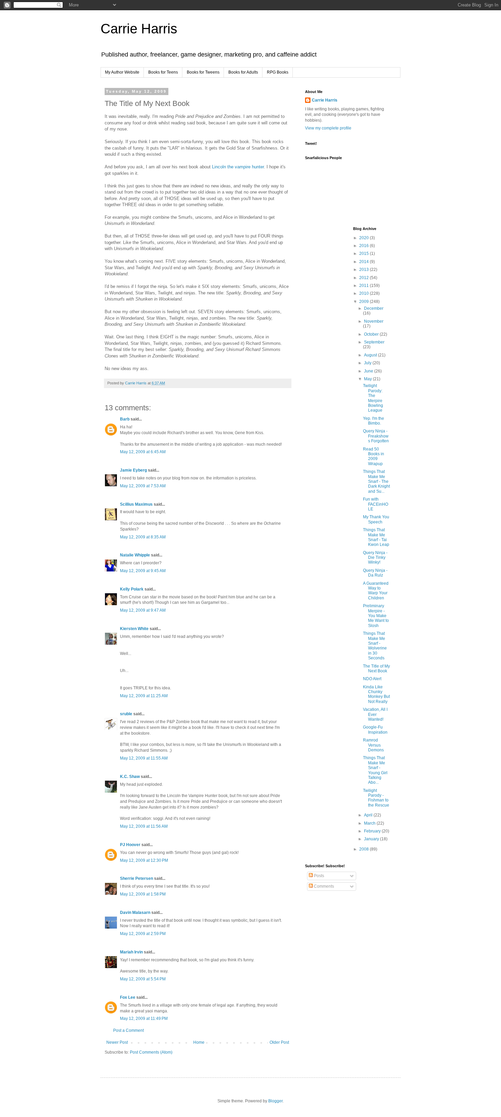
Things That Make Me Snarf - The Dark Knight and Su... (376, 481)
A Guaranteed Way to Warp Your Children (376, 590)
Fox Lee (127, 997)
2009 (364, 301)
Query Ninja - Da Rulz (375, 573)
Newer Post (117, 1042)
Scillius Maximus (136, 504)
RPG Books (277, 72)
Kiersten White (134, 628)
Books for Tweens (203, 72)
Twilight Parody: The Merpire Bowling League (373, 398)
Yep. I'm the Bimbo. (373, 421)
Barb (125, 419)
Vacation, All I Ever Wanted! (375, 714)
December (373, 308)
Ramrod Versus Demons (373, 745)
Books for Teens (163, 72)
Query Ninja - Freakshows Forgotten (376, 436)
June (369, 371)
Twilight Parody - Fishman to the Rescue (376, 798)
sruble (126, 713)
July (368, 363)
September (374, 342)
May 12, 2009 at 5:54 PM (143, 979)
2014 (364, 261)
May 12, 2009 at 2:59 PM (143, 933)
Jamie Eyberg (133, 470)
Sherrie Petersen (136, 878)
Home (198, 1042)
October (372, 334)
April (369, 815)
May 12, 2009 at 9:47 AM (143, 610)
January (372, 839)
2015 (364, 253)
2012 (364, 277)
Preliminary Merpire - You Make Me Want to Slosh (376, 615)
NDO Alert (372, 678)
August (371, 355)
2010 (364, 293)
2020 (364, 237)
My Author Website (122, 72)
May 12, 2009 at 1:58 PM (143, 894)
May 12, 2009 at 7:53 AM (143, 486)
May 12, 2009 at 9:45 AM (143, 570)
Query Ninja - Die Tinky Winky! (375, 557)
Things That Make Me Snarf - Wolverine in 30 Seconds (375, 645)
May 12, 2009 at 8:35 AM (143, 537)
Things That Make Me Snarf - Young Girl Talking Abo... (375, 770)
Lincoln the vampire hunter (238, 166)
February (373, 831)
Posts (318, 875)
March (370, 823)
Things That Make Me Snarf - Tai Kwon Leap (376, 537)
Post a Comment (128, 1030)
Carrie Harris (139, 28)
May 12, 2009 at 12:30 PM (144, 860)
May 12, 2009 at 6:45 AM (143, 451)
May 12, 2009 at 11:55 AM (144, 758)
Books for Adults (243, 72)
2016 (364, 245)
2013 (364, 269)
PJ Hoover (130, 844)
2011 (364, 285)
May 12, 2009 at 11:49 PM (144, 1018)
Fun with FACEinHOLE (375, 504)
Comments (323, 886)
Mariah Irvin (131, 952)
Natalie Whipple (135, 555)
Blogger (275, 1101)
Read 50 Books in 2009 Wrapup (373, 456)
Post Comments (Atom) (151, 1052)
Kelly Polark (131, 589)
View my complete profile (328, 128)
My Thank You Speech (376, 519)
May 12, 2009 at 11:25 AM (144, 695)
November (373, 321)
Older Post (279, 1042)
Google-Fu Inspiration (375, 729)
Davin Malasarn (135, 912)
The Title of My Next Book (376, 668)
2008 (364, 849)
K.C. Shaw (130, 776)
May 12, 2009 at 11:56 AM (144, 826)
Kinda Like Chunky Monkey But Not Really (376, 694)
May (368, 379)
